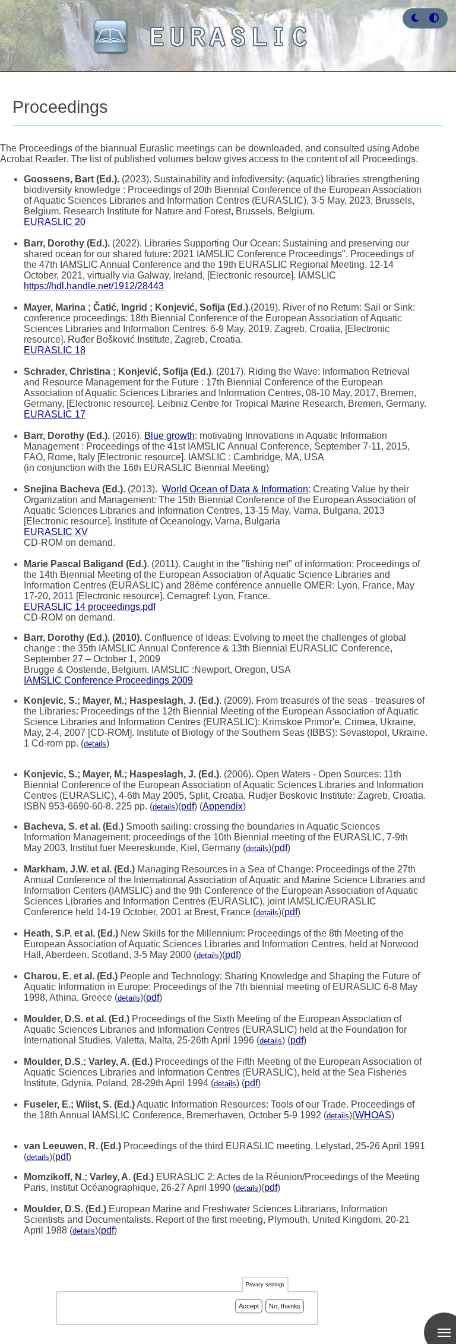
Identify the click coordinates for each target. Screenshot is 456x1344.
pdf (187, 806)
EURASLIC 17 (55, 414)
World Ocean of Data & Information (235, 489)
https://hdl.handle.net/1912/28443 (94, 286)
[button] (415, 18)
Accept (249, 1306)
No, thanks (284, 1306)
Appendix (222, 806)
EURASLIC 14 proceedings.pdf (90, 607)
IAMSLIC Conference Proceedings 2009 (108, 680)
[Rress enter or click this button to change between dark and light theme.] (416, 18)
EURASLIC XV (56, 532)
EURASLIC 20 (55, 222)
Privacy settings (265, 1285)
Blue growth (169, 436)
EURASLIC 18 (55, 350)
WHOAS (373, 1115)
